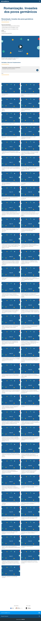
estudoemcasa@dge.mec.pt (5, 612)
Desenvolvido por (20, 619)
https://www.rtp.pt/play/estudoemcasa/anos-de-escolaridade (28, 58)
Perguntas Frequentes (4, 616)
